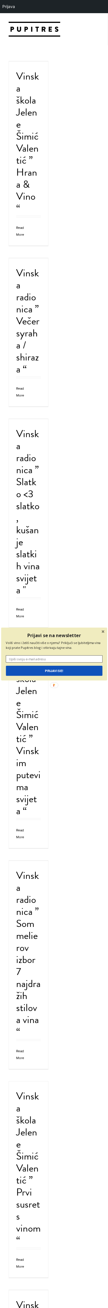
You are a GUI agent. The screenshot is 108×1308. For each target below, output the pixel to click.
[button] (54, 635)
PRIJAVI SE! (54, 670)
